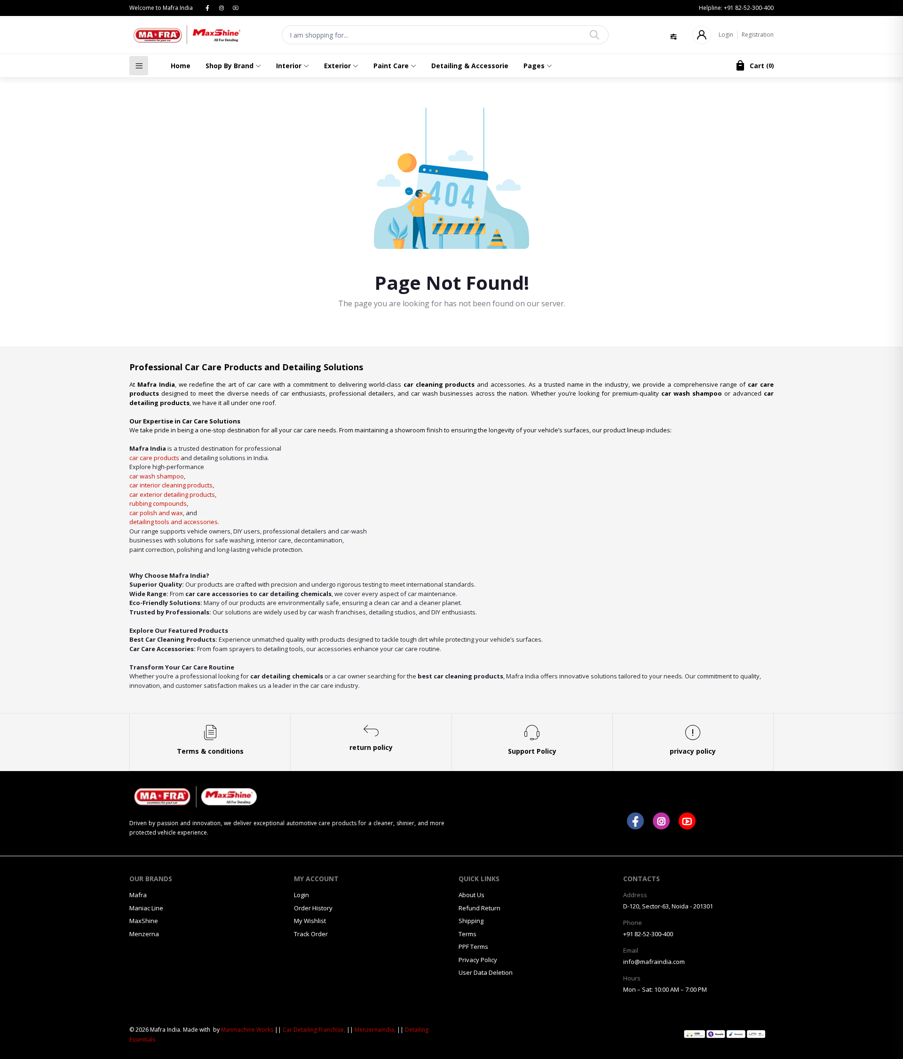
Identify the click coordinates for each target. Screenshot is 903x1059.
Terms (467, 934)
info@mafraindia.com (654, 961)
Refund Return (479, 908)
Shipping (471, 920)
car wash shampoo (156, 476)
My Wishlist (310, 920)
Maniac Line (146, 908)
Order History (313, 908)
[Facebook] (207, 7)
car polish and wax (156, 513)
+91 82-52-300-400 (648, 934)
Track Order (311, 934)
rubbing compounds (158, 503)
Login (726, 35)
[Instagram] (221, 7)
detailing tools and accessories (173, 522)
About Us (471, 895)
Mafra (138, 895)
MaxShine (143, 920)
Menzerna (144, 934)
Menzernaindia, (375, 1030)
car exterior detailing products (172, 494)
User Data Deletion (486, 972)
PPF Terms (473, 946)
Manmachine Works (247, 1030)
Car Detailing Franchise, (314, 1030)
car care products (154, 458)
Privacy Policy (478, 959)
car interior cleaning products (171, 485)
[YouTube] (235, 7)
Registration (758, 35)
